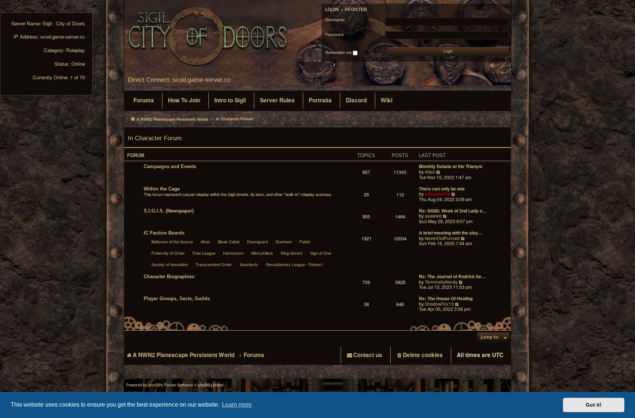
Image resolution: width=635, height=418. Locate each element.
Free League (204, 253)
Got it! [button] (594, 405)
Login (332, 9)
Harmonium (233, 253)
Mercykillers (262, 253)
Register (356, 9)
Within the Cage (162, 189)
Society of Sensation (169, 264)
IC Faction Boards (164, 233)
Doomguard (257, 241)
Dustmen (284, 241)
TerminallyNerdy (441, 282)
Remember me (339, 52)
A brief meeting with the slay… (450, 233)
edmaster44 (437, 193)
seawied (433, 216)
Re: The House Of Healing (446, 298)
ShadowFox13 (439, 304)
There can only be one (442, 189)
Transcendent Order (213, 264)
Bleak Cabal (228, 241)
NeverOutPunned (442, 238)
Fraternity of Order (168, 253)
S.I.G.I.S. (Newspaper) (169, 211)
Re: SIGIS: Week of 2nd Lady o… (453, 211)
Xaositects (249, 264)
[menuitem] (143, 100)
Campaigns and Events (170, 166)
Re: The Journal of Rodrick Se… (452, 276)
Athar (205, 241)
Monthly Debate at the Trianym (450, 166)
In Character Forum (155, 138)
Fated (304, 241)
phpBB (154, 384)
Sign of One (320, 253)
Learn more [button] (237, 404)
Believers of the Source (172, 241)
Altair (430, 172)
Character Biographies (169, 276)
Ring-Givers (291, 253)
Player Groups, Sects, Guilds (177, 298)
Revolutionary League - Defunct (294, 264)
